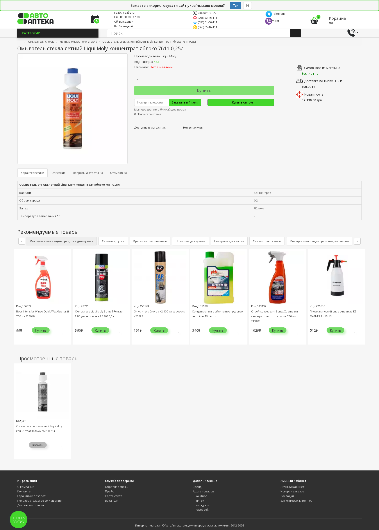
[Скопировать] (163, 61)
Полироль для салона (229, 241)
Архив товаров (203, 491)
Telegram (278, 14)
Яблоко (259, 208)
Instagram (202, 505)
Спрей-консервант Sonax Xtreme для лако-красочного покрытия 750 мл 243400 (274, 316)
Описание (59, 173)
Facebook (202, 510)
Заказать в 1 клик (185, 102)
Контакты (24, 491)
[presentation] (18, 300)
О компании (25, 487)
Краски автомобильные (150, 241)
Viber (275, 21)
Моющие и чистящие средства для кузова (61, 241)
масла (208, 525)
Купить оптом (242, 102)
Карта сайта (113, 496)
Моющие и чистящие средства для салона (319, 241)
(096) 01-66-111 (207, 22)
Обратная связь (116, 487)
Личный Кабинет (292, 487)
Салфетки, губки (113, 241)
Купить (204, 90)
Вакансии (111, 501)
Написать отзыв (149, 114)
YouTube (201, 496)
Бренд (197, 487)
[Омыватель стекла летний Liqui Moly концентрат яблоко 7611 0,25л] (72, 108)
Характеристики (32, 173)
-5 (255, 216)
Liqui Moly (168, 56)
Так (235, 5)
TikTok (199, 501)
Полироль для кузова (191, 241)
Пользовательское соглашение (39, 501)
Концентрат (262, 193)
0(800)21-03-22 (206, 13)
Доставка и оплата (30, 505)
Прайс (109, 491)
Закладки (287, 496)
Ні (247, 5)
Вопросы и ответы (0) (88, 173)
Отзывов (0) (118, 173)
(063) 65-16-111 (207, 27)
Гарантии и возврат (31, 496)
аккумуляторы (193, 525)
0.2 (256, 200)
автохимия (221, 525)
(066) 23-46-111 (207, 18)
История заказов (292, 491)
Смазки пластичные (267, 241)
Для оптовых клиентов (297, 501)
